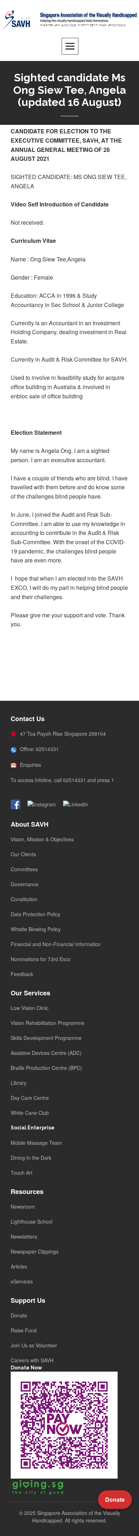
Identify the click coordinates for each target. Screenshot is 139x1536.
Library (18, 1082)
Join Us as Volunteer (34, 1345)
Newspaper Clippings (34, 1251)
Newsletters (24, 1236)
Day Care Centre (30, 1097)
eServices (22, 1281)
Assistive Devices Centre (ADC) (46, 1052)
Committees (24, 869)
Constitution (24, 899)
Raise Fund (24, 1330)
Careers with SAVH (32, 1360)
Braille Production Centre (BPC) (46, 1067)
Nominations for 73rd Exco (41, 959)
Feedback (22, 974)
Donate (19, 1315)
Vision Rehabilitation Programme (47, 1022)
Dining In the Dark (31, 1157)
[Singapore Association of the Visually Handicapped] (69, 19)
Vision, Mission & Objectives (42, 839)
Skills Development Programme (46, 1037)
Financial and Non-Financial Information (56, 944)
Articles (19, 1266)
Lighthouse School (31, 1221)
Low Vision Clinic (29, 1007)
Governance (24, 884)
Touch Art (21, 1172)
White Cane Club (30, 1112)
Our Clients (23, 854)
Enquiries (30, 764)
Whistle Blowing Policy (36, 929)
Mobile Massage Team (36, 1142)
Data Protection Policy (35, 914)
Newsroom (23, 1206)
